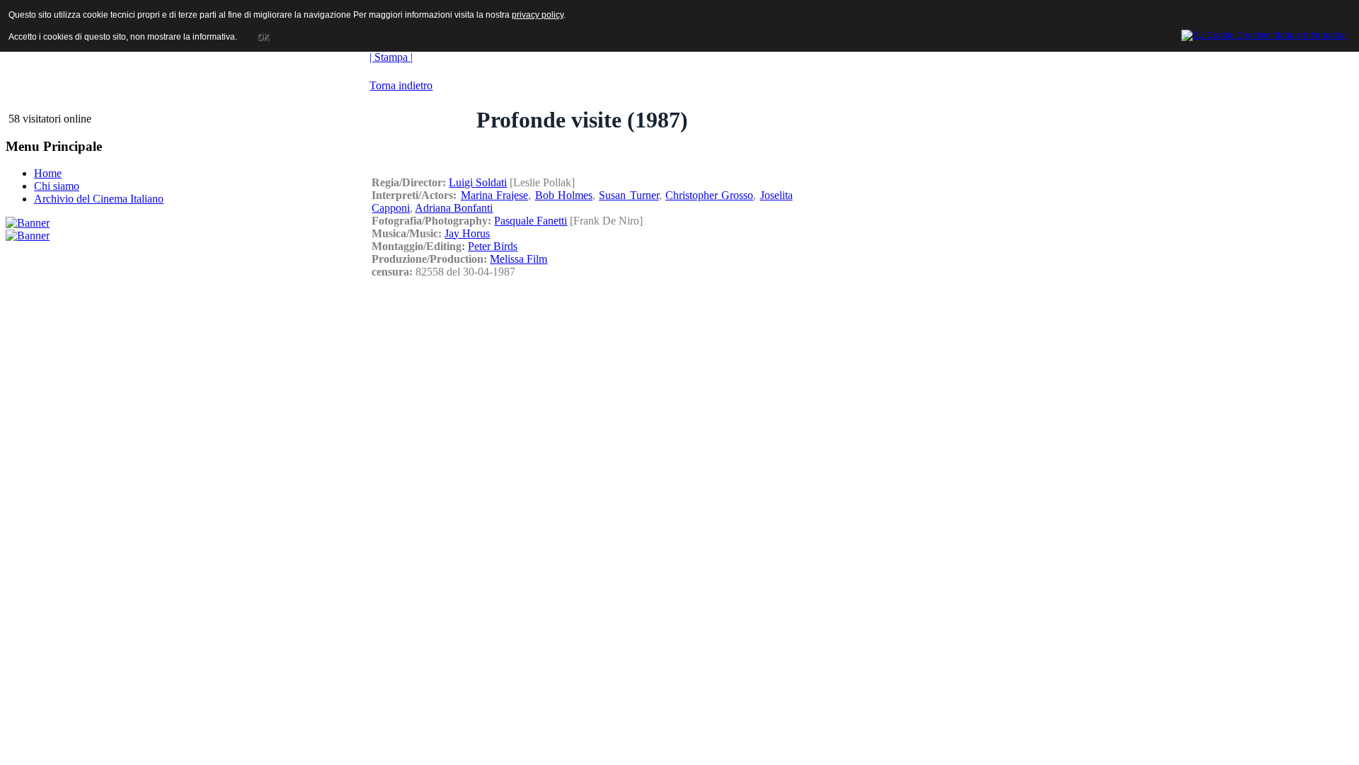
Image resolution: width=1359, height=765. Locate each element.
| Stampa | (391, 57)
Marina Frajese (494, 195)
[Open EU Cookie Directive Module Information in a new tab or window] (1264, 33)
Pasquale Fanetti (530, 221)
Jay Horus (467, 233)
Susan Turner (628, 195)
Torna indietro (400, 85)
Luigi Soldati (478, 182)
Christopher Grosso (709, 195)
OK (263, 37)
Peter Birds (492, 246)
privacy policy (537, 15)
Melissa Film (518, 259)
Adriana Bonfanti (454, 208)
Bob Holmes (563, 195)
